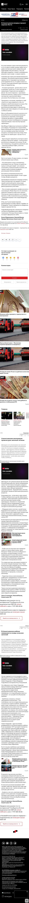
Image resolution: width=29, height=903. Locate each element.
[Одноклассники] (9, 239)
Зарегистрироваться (21, 282)
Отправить (14, 277)
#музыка (8, 233)
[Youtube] (7, 843)
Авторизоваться (7, 282)
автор (2, 20)
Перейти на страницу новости (10, 618)
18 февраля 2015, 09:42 (6, 29)
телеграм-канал (4, 229)
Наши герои (11, 9)
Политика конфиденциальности (9, 875)
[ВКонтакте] (2, 239)
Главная (3, 9)
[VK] (3, 843)
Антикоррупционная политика (9, 886)
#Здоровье (26, 433)
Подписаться (21, 895)
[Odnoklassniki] (11, 843)
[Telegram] (6, 239)
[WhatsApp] (12, 239)
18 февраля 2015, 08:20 (24, 626)
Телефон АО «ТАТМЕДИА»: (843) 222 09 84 (11, 888)
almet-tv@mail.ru (21, 223)
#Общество (25, 20)
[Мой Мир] (16, 239)
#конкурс (3, 233)
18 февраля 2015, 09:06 (24, 434)
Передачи (19, 9)
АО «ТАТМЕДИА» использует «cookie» (10, 870)
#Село (27, 625)
